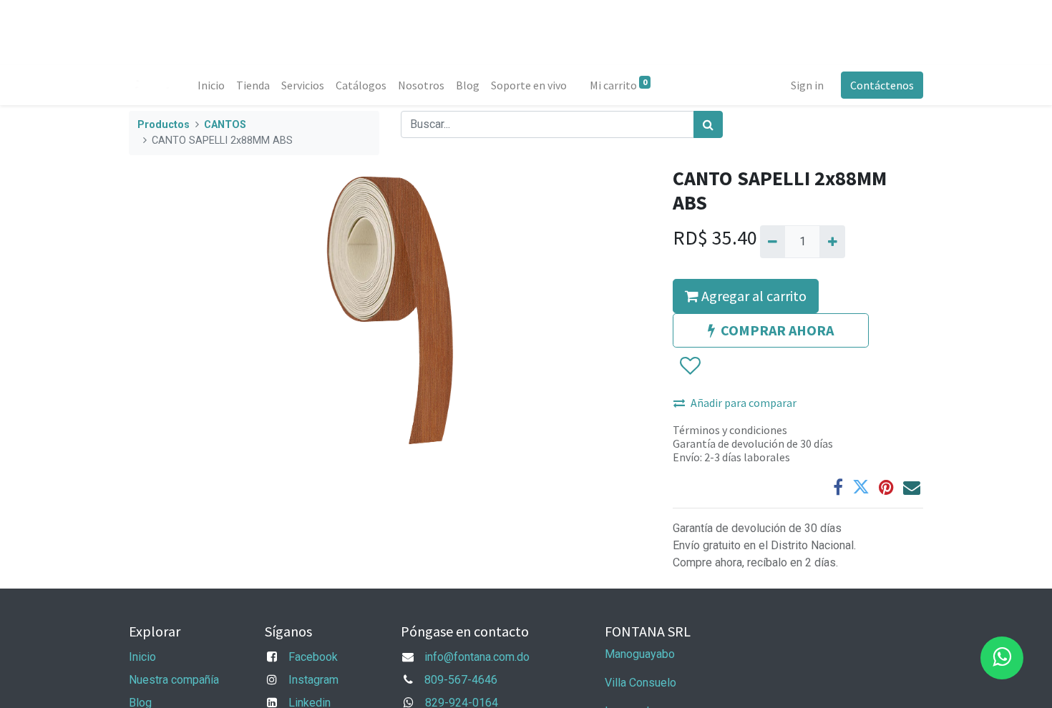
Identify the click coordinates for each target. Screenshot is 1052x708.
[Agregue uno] (831, 241)
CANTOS (225, 125)
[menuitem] (211, 85)
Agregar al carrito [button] (752, 296)
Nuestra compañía (174, 680)
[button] (689, 366)
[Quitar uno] (772, 241)
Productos (163, 125)
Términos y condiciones (730, 430)
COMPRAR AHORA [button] (777, 330)
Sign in (807, 85)
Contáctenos (882, 85)
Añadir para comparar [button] (744, 402)
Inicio (142, 657)
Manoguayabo (640, 654)
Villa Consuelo (640, 682)
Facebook (313, 657)
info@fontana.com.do (477, 657)
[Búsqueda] (708, 124)
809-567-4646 (460, 680)
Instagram (313, 680)
